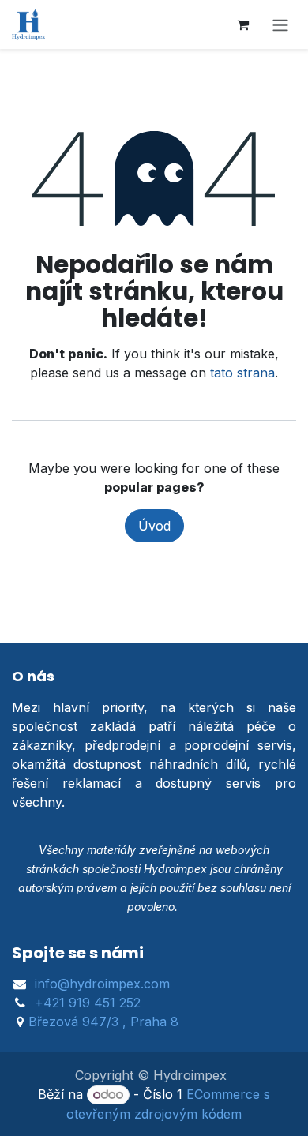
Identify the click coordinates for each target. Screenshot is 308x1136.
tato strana (242, 373)
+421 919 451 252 (88, 1002)
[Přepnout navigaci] (280, 24)
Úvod (154, 526)
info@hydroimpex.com (102, 984)
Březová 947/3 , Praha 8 (103, 1021)
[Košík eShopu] (242, 24)
